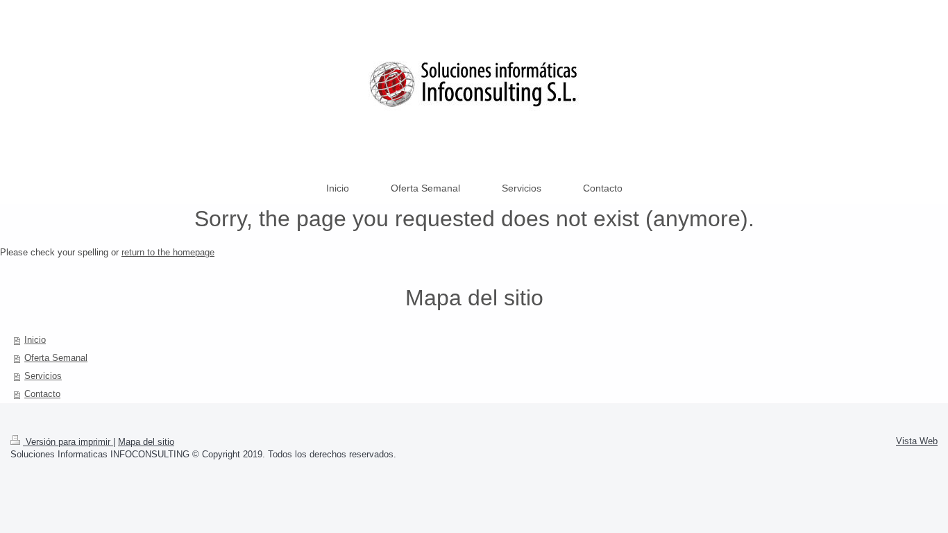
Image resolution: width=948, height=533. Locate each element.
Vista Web (917, 441)
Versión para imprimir (68, 442)
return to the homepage (167, 252)
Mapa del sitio (146, 442)
